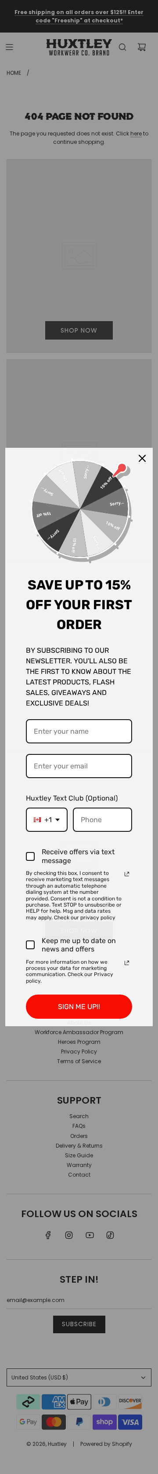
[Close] (142, 458)
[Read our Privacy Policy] (127, 874)
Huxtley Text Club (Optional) (72, 798)
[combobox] (47, 820)
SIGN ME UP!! (79, 1006)
